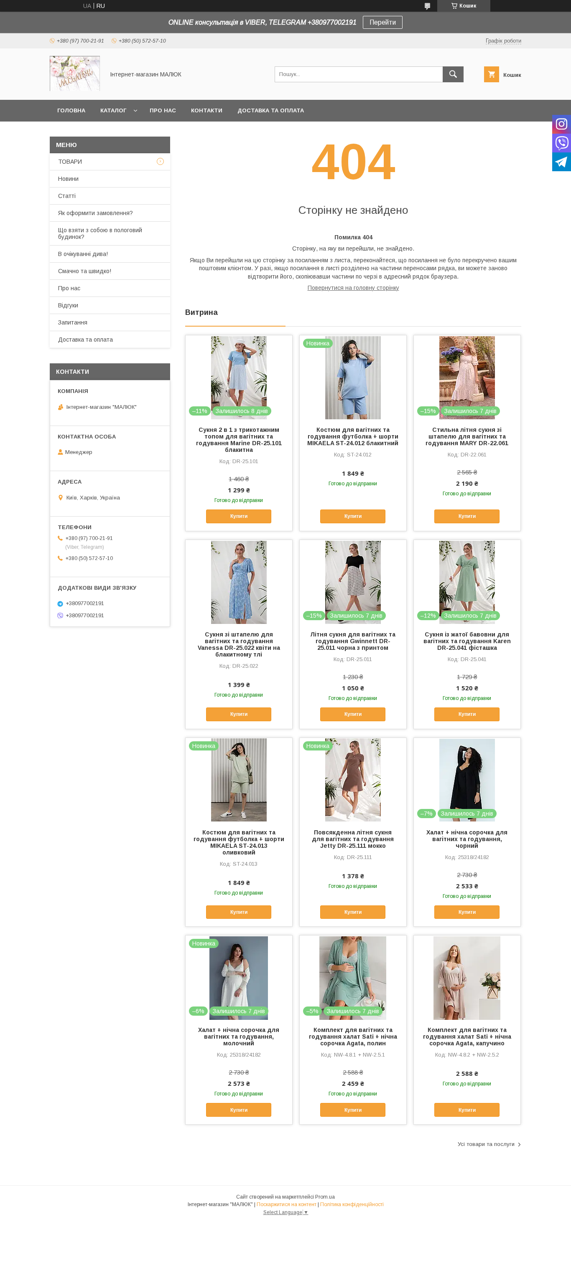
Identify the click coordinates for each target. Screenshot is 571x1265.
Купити (238, 516)
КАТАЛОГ (113, 110)
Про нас (163, 110)
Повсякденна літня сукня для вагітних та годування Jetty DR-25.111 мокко (353, 839)
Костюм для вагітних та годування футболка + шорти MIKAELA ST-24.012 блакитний (352, 436)
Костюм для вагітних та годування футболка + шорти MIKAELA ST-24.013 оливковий (239, 842)
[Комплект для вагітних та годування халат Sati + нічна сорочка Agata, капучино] (467, 977)
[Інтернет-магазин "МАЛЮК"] (75, 89)
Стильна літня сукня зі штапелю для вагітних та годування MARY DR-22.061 (467, 436)
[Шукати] (453, 74)
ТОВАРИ (70, 161)
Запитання (72, 322)
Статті (67, 196)
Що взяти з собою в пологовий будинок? (100, 233)
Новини (68, 178)
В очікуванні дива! (83, 254)
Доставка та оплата (270, 110)
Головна (71, 110)
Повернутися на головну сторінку (353, 287)
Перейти (383, 22)
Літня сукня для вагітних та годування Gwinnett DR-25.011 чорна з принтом (352, 641)
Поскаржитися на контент (286, 1204)
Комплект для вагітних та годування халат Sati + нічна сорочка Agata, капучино (467, 1037)
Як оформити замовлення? (95, 213)
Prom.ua (325, 1197)
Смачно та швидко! (84, 271)
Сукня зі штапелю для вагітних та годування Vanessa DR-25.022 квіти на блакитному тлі (239, 644)
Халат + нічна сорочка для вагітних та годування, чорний (466, 839)
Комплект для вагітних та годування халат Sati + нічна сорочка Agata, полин (353, 1037)
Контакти (206, 110)
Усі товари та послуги (486, 1144)
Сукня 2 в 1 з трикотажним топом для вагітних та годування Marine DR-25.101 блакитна (239, 439)
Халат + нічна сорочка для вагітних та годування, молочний (238, 1037)
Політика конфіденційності (352, 1204)
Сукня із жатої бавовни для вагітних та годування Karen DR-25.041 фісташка (467, 641)
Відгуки (68, 305)
